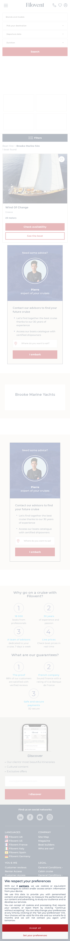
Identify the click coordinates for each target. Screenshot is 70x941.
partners (24, 886)
